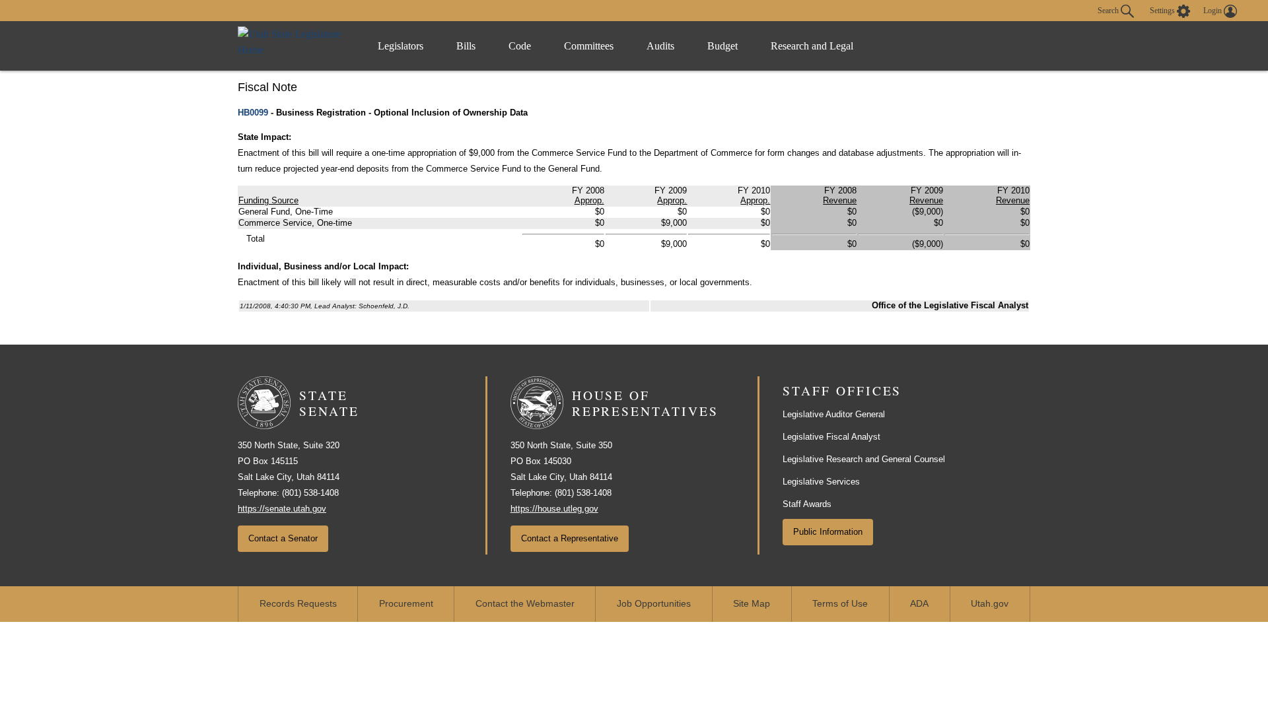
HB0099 (253, 113)
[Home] (294, 46)
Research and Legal (812, 45)
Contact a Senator (283, 538)
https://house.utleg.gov (554, 509)
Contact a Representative (569, 538)
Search (1109, 10)
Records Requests (298, 604)
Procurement (406, 604)
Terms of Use (840, 604)
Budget (722, 45)
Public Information (828, 532)
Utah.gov (989, 604)
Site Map (751, 604)
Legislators (400, 45)
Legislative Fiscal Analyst (831, 437)
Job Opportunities (654, 604)
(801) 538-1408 (310, 493)
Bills (466, 45)
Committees (589, 45)
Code (520, 45)
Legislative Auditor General (834, 414)
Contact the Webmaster (525, 604)
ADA (919, 604)
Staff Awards (807, 504)
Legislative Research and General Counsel (864, 459)
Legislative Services (821, 482)
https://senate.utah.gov (282, 509)
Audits (660, 45)
